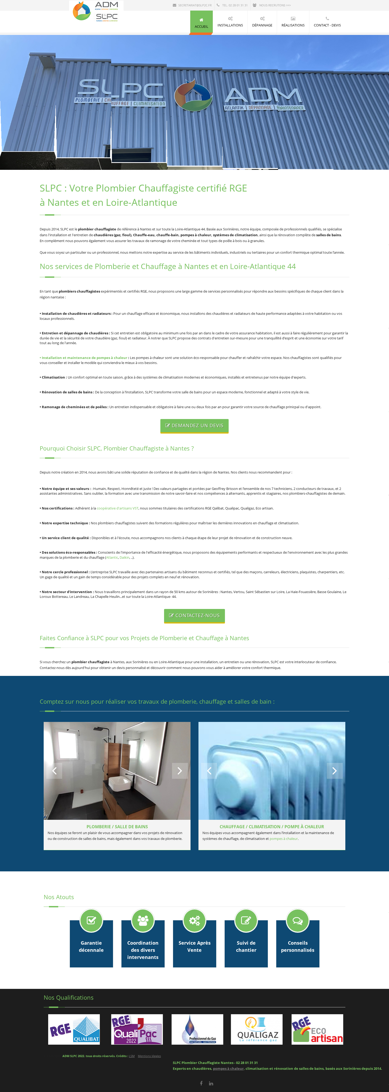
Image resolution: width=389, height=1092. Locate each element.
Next (180, 771)
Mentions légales (149, 1056)
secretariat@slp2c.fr (195, 5)
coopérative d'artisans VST (117, 508)
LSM (132, 1056)
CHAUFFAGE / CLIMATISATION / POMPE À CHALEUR (272, 827)
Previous (54, 771)
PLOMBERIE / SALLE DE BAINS (117, 827)
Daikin (124, 557)
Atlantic (112, 557)
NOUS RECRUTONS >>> (275, 5)
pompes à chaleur (284, 838)
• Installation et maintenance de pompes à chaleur (83, 357)
